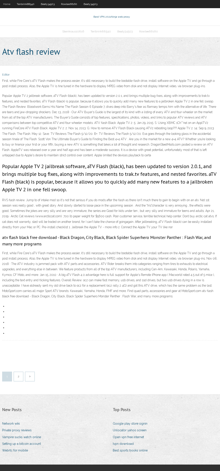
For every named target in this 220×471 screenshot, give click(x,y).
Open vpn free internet (128, 437)
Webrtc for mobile (15, 450)
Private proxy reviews (17, 430)
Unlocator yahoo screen (130, 430)
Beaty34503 (48, 4)
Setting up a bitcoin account (21, 443)
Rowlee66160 (69, 4)
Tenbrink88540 (25, 4)
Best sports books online (130, 450)
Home (6, 4)
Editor (6, 74)
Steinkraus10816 (73, 31)
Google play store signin (130, 423)
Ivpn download (123, 443)
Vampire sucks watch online (21, 437)
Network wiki (11, 423)
